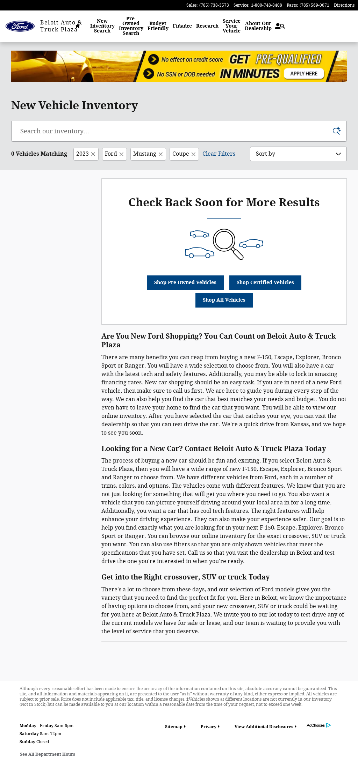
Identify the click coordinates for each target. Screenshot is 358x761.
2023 (82, 153)
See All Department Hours (47, 754)
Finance (182, 26)
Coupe (180, 153)
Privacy (208, 726)
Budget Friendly (158, 26)
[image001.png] (179, 66)
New (102, 26)
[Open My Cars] (276, 26)
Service (232, 26)
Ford (111, 153)
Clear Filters (218, 153)
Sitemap (173, 726)
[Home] (20, 26)
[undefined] (179, 66)
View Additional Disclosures (264, 726)
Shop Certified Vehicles (265, 283)
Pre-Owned (131, 26)
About (258, 26)
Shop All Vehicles (224, 300)
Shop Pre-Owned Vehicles (185, 283)
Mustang (144, 153)
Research (207, 26)
